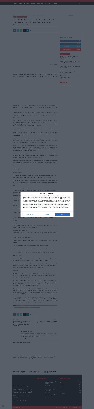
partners (30, 195)
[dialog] (47, 204)
